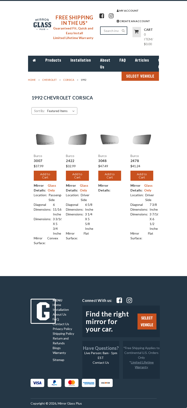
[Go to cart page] (136, 32)
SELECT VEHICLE (140, 76)
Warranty (59, 353)
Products (53, 60)
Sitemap (58, 360)
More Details (45, 144)
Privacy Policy (62, 329)
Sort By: (39, 111)
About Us (105, 64)
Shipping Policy (63, 333)
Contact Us (165, 64)
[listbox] (62, 110)
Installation (80, 60)
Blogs (57, 348)
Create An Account (134, 21)
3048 (102, 161)
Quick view (45, 133)
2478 (134, 161)
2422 (70, 161)
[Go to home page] (34, 60)
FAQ (122, 60)
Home (57, 305)
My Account (129, 10)
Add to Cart (45, 175)
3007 (38, 161)
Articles (142, 60)
